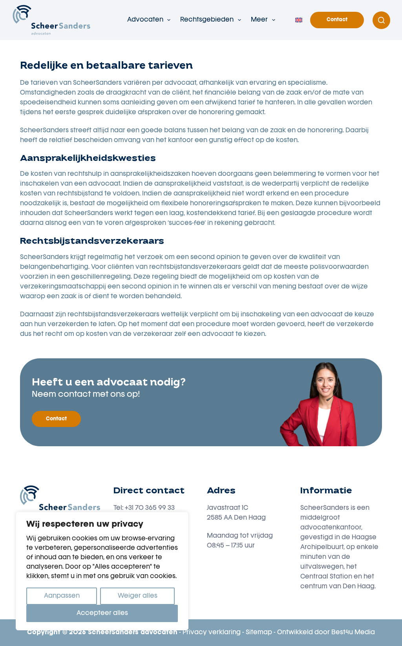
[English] (298, 20)
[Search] (381, 20)
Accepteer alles (102, 613)
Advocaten (145, 20)
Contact (337, 20)
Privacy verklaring (212, 632)
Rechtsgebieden (207, 20)
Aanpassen (62, 596)
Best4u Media (353, 632)
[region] (102, 571)
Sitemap (259, 632)
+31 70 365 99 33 (150, 508)
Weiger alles (137, 596)
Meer (259, 20)
